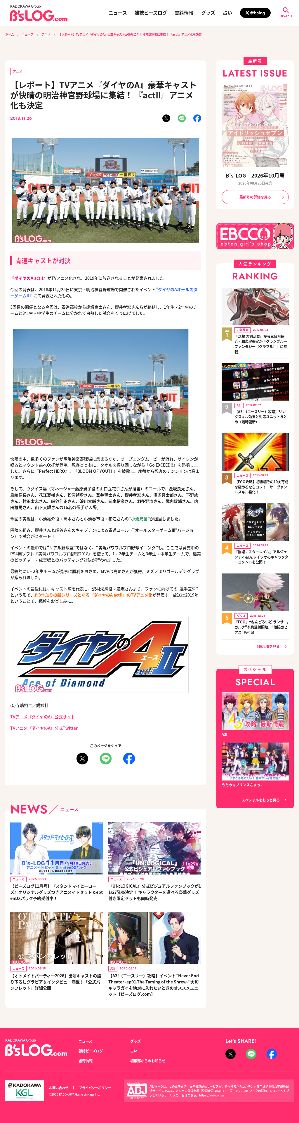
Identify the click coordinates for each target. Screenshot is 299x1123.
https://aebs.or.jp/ (211, 1095)
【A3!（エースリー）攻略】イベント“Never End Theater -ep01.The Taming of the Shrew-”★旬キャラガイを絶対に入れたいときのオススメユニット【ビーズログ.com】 (153, 985)
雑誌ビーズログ (151, 13)
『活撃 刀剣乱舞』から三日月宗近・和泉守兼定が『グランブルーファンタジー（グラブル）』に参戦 (260, 344)
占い (227, 13)
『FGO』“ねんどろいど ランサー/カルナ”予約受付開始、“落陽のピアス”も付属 (261, 627)
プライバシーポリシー (95, 1087)
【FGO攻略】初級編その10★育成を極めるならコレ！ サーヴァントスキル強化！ (261, 487)
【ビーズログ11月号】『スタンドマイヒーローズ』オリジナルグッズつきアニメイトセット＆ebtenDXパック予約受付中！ (56, 892)
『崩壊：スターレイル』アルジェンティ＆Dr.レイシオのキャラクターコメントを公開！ (261, 557)
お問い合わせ (58, 1087)
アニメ (46, 34)
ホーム (9, 34)
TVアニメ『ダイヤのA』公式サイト (42, 716)
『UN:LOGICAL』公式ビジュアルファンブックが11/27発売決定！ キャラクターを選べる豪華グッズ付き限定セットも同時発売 (154, 892)
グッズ (208, 13)
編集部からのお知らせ (147, 1060)
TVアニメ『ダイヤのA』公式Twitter (44, 728)
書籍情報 (184, 13)
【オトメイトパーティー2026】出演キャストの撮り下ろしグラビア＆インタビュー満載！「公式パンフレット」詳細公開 (55, 982)
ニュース (118, 13)
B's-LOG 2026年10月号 (255, 175)
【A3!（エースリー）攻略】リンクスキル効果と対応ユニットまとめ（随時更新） (260, 417)
